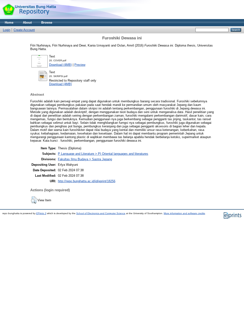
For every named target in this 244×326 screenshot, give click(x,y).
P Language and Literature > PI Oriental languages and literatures (103, 153)
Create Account (24, 30)
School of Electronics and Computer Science (100, 213)
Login (6, 30)
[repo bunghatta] (29, 18)
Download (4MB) (60, 65)
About (27, 22)
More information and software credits (184, 213)
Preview (79, 65)
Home (9, 22)
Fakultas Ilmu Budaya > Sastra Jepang (85, 159)
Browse (46, 22)
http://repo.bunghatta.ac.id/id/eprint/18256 (86, 181)
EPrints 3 (41, 213)
